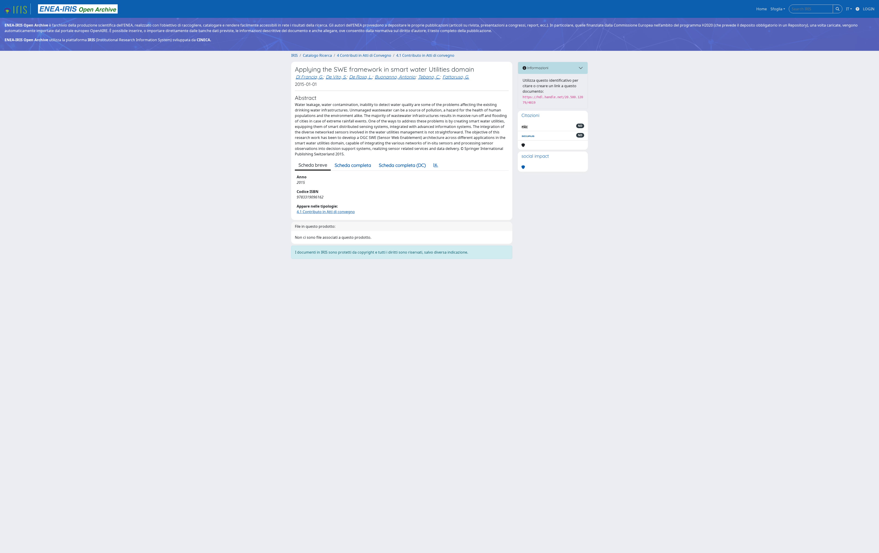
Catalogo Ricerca (317, 55)
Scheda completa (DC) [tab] (402, 165)
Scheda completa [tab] (353, 165)
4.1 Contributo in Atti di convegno (425, 55)
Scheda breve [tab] (312, 165)
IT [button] (847, 8)
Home (761, 8)
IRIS (294, 55)
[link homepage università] (77, 8)
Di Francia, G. (309, 77)
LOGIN (868, 8)
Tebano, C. (429, 77)
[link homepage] (17, 8)
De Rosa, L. (360, 77)
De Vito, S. (336, 77)
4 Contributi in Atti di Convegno (364, 55)
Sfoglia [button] (776, 8)
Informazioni (537, 67)
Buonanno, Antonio (395, 77)
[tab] (436, 165)
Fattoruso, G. (455, 77)
